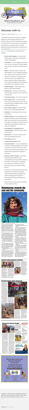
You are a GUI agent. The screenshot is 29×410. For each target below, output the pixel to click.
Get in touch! (18, 34)
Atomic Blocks (9, 407)
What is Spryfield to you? (14, 21)
